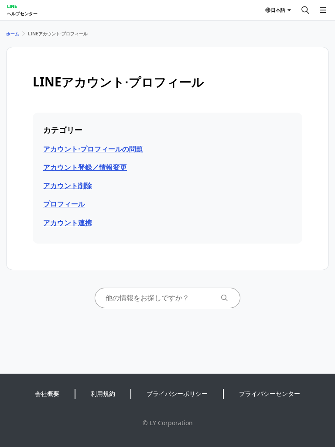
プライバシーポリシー (177, 393)
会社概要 (47, 393)
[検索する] (305, 10)
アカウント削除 (67, 185)
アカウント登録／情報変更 (85, 167)
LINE (12, 6)
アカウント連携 (67, 222)
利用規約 (103, 393)
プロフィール (64, 204)
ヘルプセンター (22, 13)
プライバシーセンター (269, 393)
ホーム (12, 34)
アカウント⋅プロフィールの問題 (93, 149)
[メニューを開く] (323, 10)
